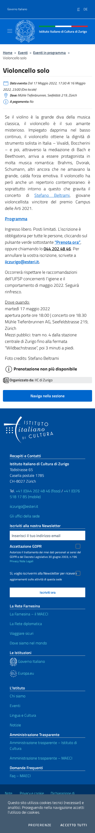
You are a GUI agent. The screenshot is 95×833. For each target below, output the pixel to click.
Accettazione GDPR (26, 546)
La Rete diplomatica (26, 624)
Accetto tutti (73, 825)
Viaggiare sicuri (21, 633)
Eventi (23, 52)
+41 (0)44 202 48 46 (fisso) (38, 491)
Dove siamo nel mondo (28, 643)
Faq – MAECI (20, 776)
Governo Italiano (17, 9)
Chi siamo (17, 696)
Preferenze (40, 825)
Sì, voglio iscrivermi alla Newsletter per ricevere (43, 573)
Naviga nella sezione (47, 396)
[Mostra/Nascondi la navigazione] (10, 31)
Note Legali (26, 561)
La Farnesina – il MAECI (29, 614)
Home (7, 52)
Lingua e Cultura (23, 715)
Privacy (14, 561)
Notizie (15, 725)
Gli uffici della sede (25, 516)
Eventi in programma (49, 52)
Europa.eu (25, 673)
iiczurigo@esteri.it (22, 261)
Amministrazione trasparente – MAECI (41, 758)
